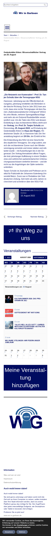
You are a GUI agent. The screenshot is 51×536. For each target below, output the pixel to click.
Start (5, 35)
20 (24, 281)
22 (37, 281)
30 (24, 266)
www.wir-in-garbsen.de (13, 515)
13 (24, 276)
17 (6, 281)
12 (18, 276)
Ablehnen (22, 532)
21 (31, 281)
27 (6, 266)
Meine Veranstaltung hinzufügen (26, 377)
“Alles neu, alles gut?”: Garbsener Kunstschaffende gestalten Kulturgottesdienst (29, 326)
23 (43, 281)
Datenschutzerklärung (12, 482)
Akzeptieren (9, 532)
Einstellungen (22, 525)
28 (12, 266)
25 (12, 350)
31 (31, 266)
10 (6, 276)
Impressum (8, 479)
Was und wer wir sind (12, 475)
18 (12, 281)
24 (6, 350)
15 (37, 276)
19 (18, 281)
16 (43, 276)
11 (12, 276)
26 (18, 350)
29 (18, 266)
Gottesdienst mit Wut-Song (27, 313)
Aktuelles (13, 35)
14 (31, 276)
